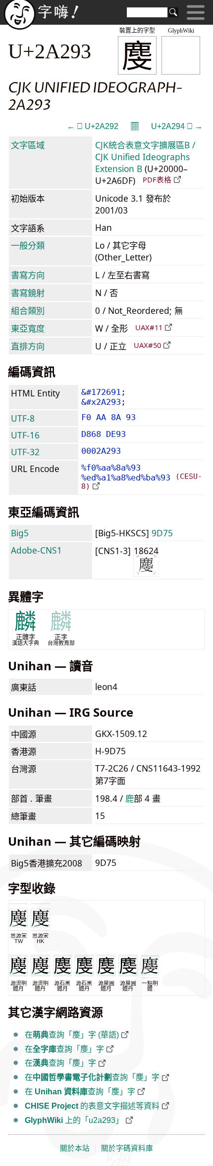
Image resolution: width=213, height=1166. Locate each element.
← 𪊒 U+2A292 (92, 126)
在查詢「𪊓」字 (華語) (72, 1035)
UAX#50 (147, 345)
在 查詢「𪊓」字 (80, 1091)
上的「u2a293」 (74, 1120)
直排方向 (28, 346)
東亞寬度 (28, 328)
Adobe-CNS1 (36, 550)
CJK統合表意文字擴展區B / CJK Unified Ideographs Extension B (145, 156)
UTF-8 (23, 418)
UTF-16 (25, 435)
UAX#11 (148, 327)
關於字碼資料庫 (127, 1148)
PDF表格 (157, 179)
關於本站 (75, 1148)
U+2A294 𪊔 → (177, 126)
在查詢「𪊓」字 (64, 1049)
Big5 (20, 533)
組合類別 (28, 310)
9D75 (162, 533)
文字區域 (28, 145)
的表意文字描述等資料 (92, 1106)
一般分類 (28, 245)
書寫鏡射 (28, 293)
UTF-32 (25, 452)
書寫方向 (28, 275)
